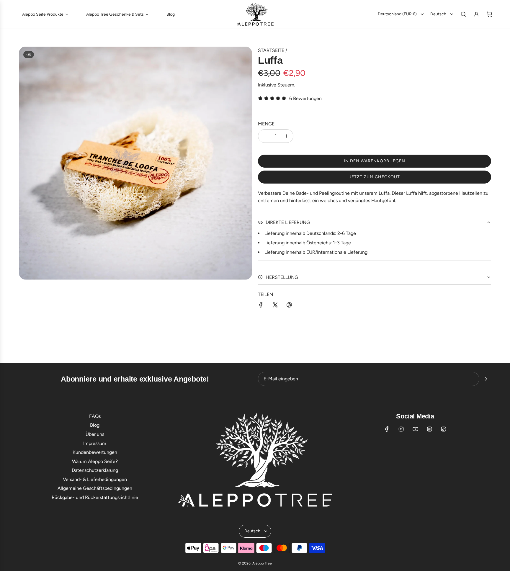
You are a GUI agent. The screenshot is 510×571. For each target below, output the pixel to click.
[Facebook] (386, 429)
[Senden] (485, 378)
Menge (266, 124)
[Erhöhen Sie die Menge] (286, 136)
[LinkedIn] (429, 429)
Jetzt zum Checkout (374, 176)
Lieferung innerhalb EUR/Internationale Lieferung (315, 252)
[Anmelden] (476, 14)
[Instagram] (401, 429)
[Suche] (463, 14)
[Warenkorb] (489, 14)
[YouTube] (415, 429)
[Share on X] (275, 306)
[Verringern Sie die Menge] (264, 136)
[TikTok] (443, 429)
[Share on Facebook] (260, 306)
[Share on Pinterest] (289, 306)
